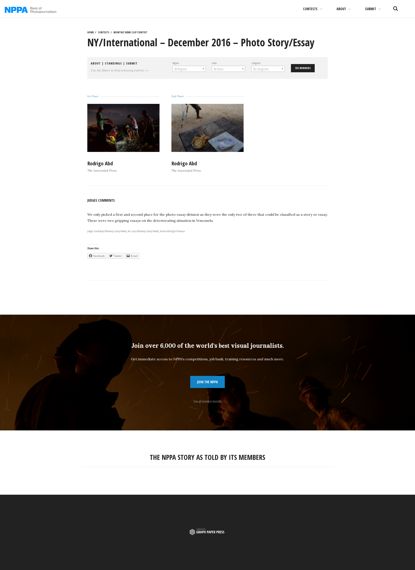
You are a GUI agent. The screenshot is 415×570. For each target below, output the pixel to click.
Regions (175, 63)
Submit (370, 8)
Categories (255, 63)
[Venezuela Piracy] (123, 150)
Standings (113, 63)
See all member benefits (207, 401)
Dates (214, 63)
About (341, 8)
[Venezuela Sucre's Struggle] (207, 150)
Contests (310, 8)
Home (90, 32)
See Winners (303, 68)
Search (395, 7)
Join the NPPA (207, 382)
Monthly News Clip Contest (130, 32)
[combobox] (189, 69)
